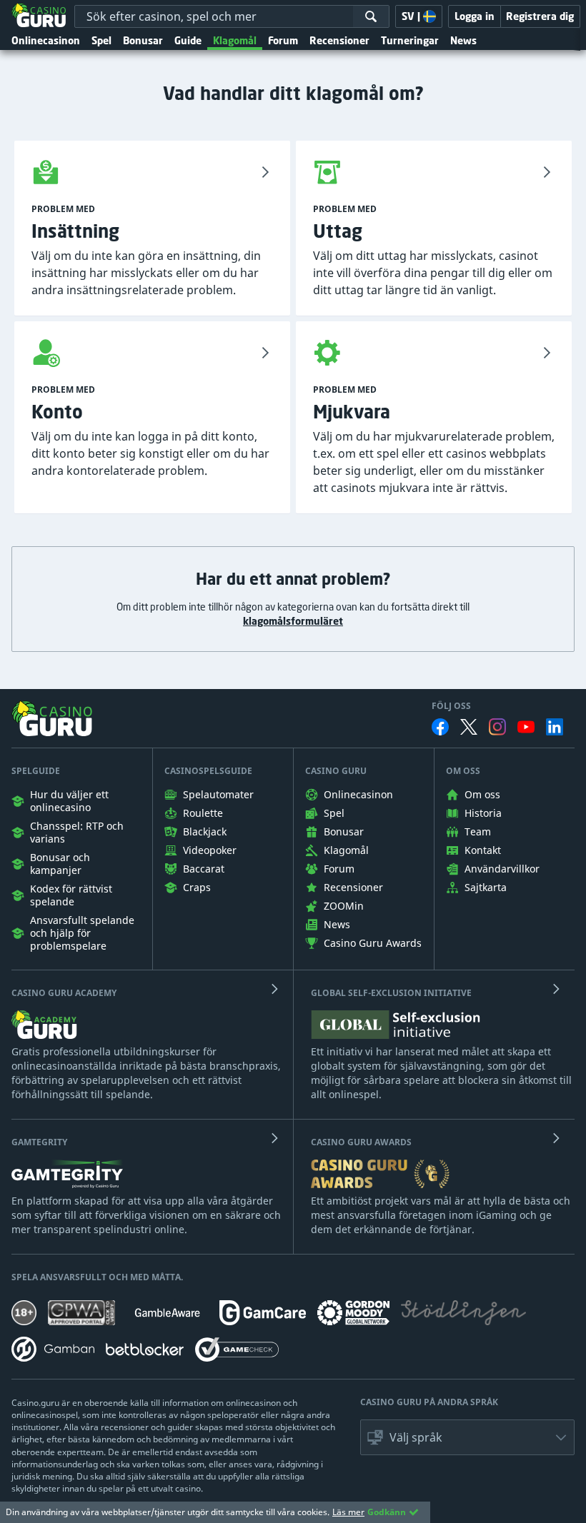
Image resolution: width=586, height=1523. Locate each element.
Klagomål (235, 40)
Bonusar (143, 40)
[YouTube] (526, 726)
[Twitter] (468, 726)
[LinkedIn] (554, 726)
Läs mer (348, 1512)
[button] (467, 1437)
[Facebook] (440, 726)
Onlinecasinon (45, 40)
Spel (101, 40)
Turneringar (410, 40)
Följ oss (451, 706)
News (463, 40)
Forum (283, 40)
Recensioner (339, 40)
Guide (188, 40)
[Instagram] (497, 726)
